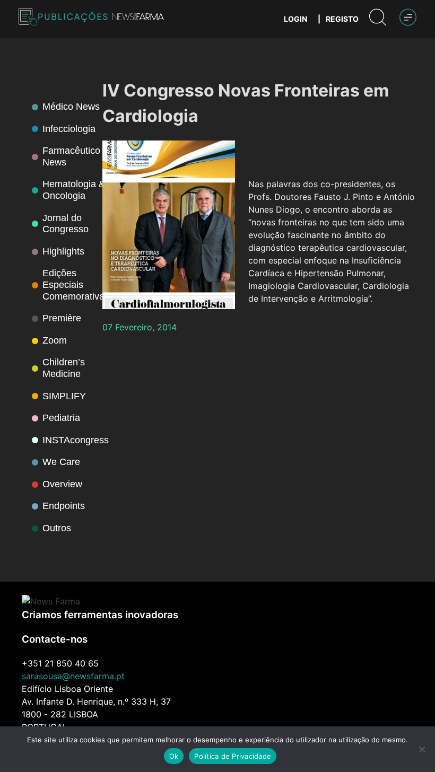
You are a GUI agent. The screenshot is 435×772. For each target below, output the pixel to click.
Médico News (71, 106)
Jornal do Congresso (65, 224)
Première (61, 318)
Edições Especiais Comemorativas (75, 284)
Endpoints (63, 506)
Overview (62, 484)
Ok (174, 756)
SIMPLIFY (64, 396)
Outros (56, 528)
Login (295, 18)
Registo (342, 18)
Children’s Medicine (63, 368)
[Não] (421, 749)
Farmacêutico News (71, 156)
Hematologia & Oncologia (73, 190)
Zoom (54, 340)
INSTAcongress (75, 440)
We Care (61, 462)
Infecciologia (68, 129)
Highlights (63, 251)
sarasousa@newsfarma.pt (73, 676)
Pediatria (61, 418)
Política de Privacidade (232, 756)
